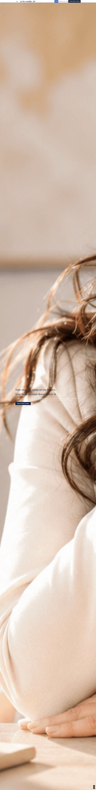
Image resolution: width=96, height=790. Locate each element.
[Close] (61, 388)
